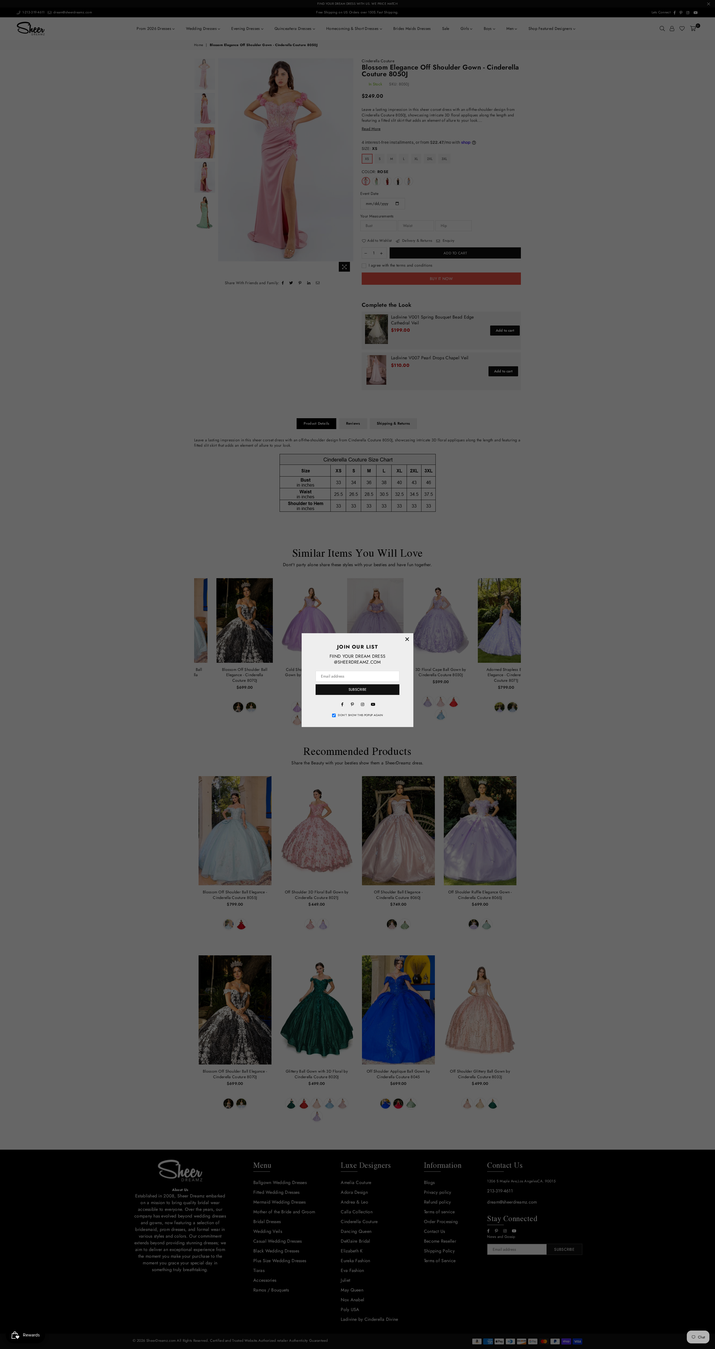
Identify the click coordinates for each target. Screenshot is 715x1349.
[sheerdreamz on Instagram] (362, 704)
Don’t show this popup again (360, 715)
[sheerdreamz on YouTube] (372, 704)
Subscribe (357, 689)
